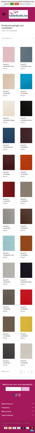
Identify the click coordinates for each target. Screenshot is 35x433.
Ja (12, 4)
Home (3, 31)
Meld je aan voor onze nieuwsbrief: (17, 384)
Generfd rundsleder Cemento (24, 200)
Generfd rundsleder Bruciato (24, 173)
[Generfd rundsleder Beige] (8, 108)
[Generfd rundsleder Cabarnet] (8, 189)
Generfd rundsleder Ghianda (6, 335)
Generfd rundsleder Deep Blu (26, 281)
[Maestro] (23, 428)
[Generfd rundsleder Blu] (8, 135)
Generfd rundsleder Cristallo (6, 281)
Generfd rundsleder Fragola (24, 308)
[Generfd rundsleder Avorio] (8, 81)
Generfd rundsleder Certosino (6, 227)
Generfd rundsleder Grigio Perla (24, 362)
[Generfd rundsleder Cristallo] (8, 270)
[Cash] (5, 428)
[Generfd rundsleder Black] (26, 108)
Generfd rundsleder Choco (24, 227)
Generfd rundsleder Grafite (6, 362)
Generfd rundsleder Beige (8, 119)
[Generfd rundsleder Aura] (8, 54)
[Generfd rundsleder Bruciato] (26, 162)
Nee (17, 4)
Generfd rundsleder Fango (6, 308)
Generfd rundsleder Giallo (24, 335)
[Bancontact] (27, 428)
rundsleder (13, 31)
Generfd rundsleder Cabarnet (6, 200)
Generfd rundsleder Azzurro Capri (25, 92)
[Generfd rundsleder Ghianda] (8, 324)
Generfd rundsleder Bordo (6, 173)
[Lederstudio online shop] (21, 14)
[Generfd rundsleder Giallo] (26, 324)
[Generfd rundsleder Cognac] (26, 243)
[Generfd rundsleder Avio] (26, 54)
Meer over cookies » (25, 4)
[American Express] (31, 430)
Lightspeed (4, 425)
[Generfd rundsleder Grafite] (8, 351)
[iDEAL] (10, 428)
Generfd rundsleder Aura (8, 65)
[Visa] (18, 428)
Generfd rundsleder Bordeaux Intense (24, 146)
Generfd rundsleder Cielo (8, 254)
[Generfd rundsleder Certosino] (8, 216)
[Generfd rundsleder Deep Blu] (26, 270)
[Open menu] (4, 14)
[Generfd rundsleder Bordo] (8, 162)
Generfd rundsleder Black (26, 119)
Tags (7, 31)
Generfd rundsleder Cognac (24, 254)
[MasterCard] (31, 428)
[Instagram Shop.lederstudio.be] (19, 395)
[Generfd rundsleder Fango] (8, 297)
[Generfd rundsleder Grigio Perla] (26, 351)
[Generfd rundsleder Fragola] (26, 297)
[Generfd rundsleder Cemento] (26, 189)
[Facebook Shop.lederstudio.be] (15, 395)
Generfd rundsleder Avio (26, 65)
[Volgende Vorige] (31, 372)
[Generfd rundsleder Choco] (26, 216)
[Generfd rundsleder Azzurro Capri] (26, 81)
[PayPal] (14, 428)
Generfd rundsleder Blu (8, 146)
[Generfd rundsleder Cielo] (8, 243)
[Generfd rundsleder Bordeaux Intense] (26, 135)
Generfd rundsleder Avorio (6, 92)
